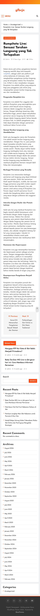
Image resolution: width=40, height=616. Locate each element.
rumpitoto (6, 73)
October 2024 (10, 544)
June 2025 (8, 509)
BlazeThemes (20, 612)
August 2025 (9, 500)
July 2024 (8, 557)
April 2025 (8, 518)
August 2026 (9, 448)
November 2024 (10, 540)
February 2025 (10, 527)
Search (6, 376)
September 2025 (10, 496)
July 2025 (8, 505)
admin (7, 59)
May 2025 (8, 513)
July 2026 (8, 452)
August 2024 (9, 553)
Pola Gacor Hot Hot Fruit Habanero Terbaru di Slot (20, 408)
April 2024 (8, 570)
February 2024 (10, 579)
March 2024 (9, 575)
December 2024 (10, 535)
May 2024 (8, 566)
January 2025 (9, 531)
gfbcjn (20, 10)
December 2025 (10, 483)
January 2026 (9, 478)
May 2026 (8, 461)
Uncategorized (9, 38)
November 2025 (10, 487)
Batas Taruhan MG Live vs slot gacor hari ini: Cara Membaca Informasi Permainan (20, 362)
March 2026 (9, 470)
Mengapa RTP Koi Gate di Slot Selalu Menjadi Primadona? (20, 350)
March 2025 (9, 522)
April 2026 (8, 465)
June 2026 (8, 457)
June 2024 (8, 562)
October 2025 (9, 492)
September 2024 (10, 548)
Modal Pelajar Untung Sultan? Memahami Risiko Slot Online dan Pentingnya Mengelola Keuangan (21, 422)
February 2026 (10, 474)
